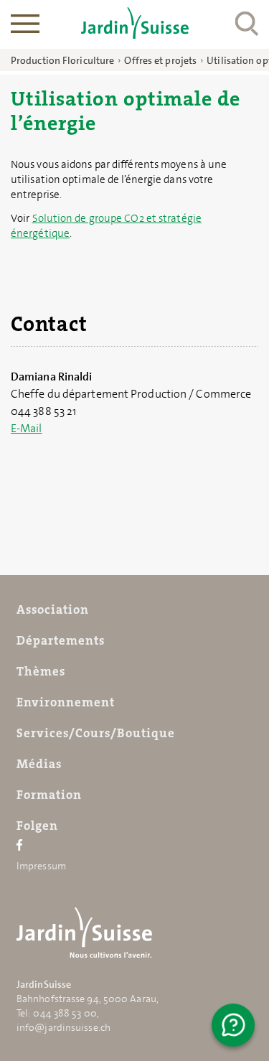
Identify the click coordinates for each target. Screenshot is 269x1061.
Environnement (65, 702)
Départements (60, 640)
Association (52, 609)
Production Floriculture (62, 60)
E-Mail (26, 428)
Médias (39, 764)
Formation (49, 795)
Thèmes (40, 671)
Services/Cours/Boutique (95, 733)
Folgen (37, 825)
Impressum (41, 865)
